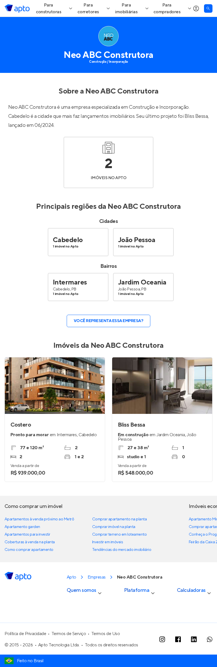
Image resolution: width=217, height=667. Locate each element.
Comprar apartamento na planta (119, 535)
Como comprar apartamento (29, 566)
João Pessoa (136, 256)
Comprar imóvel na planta (113, 543)
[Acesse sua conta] (196, 24)
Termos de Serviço (68, 650)
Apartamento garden (22, 543)
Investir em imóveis (107, 558)
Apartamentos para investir (27, 550)
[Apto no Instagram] (162, 656)
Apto (71, 593)
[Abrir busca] (208, 25)
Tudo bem (197, 8)
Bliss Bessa (196, 132)
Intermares (70, 298)
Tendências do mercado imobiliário (121, 566)
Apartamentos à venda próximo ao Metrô (39, 535)
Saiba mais (64, 8)
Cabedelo (68, 256)
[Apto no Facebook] (178, 656)
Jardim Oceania (142, 298)
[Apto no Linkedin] (194, 656)
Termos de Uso (105, 650)
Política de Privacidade (25, 650)
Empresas (97, 593)
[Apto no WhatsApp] (209, 656)
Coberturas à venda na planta (30, 558)
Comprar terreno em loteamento (119, 550)
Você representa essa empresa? (108, 337)
